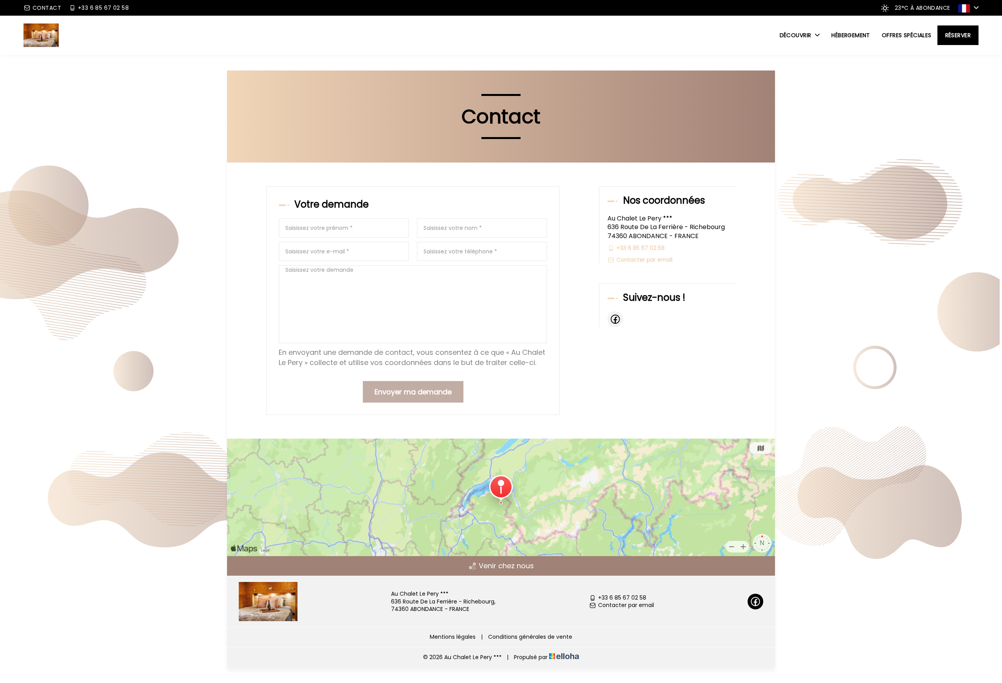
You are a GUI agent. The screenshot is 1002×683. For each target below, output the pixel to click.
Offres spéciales (907, 35)
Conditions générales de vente (530, 637)
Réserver (958, 35)
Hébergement (850, 35)
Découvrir (796, 35)
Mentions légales (453, 637)
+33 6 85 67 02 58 (622, 598)
